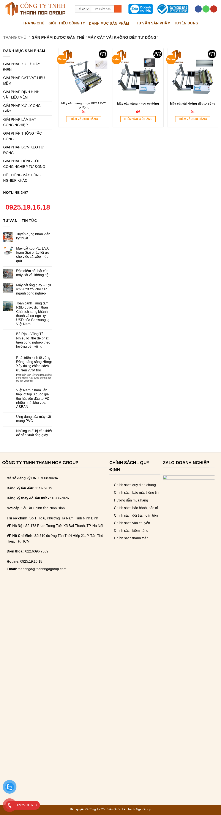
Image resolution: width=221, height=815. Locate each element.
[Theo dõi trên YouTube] (213, 9)
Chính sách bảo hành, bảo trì (136, 508)
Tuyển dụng (186, 23)
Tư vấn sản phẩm (153, 23)
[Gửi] (118, 9)
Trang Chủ (34, 23)
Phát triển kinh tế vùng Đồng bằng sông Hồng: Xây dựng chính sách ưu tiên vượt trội (34, 364)
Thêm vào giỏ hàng (83, 119)
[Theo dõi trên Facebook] (198, 9)
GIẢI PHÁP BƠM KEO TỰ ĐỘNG (23, 150)
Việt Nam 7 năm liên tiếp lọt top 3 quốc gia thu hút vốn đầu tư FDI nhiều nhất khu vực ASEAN (33, 398)
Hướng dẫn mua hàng (131, 500)
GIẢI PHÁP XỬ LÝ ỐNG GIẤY (22, 108)
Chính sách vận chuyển (132, 523)
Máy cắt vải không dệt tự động (192, 103)
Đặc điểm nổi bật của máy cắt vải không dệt (32, 273)
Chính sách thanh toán (131, 538)
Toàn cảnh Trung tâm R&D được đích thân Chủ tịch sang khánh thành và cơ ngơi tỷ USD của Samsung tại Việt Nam (33, 313)
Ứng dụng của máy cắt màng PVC (33, 419)
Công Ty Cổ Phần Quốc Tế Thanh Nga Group (119, 809)
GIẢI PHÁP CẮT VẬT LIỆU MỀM (24, 80)
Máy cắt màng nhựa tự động (138, 103)
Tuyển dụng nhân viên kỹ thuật (33, 236)
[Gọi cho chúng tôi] (206, 9)
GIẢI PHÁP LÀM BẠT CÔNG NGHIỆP (19, 122)
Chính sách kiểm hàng (131, 530)
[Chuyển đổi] (49, 67)
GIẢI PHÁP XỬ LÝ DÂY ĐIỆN (21, 67)
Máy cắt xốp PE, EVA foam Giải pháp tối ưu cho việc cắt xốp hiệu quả (32, 255)
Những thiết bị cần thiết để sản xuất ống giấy (34, 433)
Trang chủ (14, 37)
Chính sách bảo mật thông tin (136, 492)
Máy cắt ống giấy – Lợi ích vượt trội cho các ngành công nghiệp (33, 289)
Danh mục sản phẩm (109, 23)
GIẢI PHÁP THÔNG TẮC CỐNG (22, 136)
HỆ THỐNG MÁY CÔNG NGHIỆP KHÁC (22, 178)
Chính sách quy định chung (135, 485)
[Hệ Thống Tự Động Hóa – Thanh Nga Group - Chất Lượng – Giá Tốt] (35, 9)
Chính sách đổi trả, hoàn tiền (136, 515)
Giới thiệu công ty (67, 23)
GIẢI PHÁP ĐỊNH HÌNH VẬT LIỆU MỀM (21, 94)
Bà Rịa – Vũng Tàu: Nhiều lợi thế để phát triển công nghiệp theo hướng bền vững (33, 340)
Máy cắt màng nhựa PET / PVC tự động (83, 105)
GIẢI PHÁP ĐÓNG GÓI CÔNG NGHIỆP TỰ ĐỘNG (24, 164)
